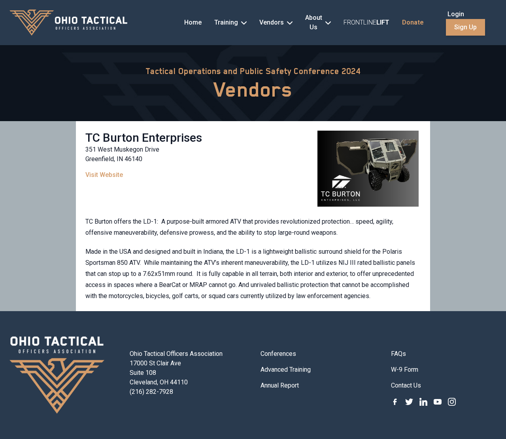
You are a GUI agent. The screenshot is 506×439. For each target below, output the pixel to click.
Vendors (253, 89)
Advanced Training (286, 369)
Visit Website (104, 175)
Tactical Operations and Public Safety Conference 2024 (253, 71)
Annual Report (280, 385)
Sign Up (465, 27)
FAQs (398, 353)
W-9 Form (404, 369)
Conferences (278, 353)
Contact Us (406, 385)
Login (455, 14)
